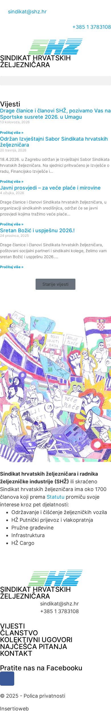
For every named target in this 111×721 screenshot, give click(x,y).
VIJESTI (12, 626)
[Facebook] (7, 678)
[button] (55, 80)
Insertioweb (14, 709)
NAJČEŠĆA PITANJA (33, 646)
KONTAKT (16, 653)
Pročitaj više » (12, 132)
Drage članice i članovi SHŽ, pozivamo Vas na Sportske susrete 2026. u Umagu (55, 114)
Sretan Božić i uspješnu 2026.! (37, 230)
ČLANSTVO (19, 633)
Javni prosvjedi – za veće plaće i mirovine (50, 188)
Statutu (55, 497)
